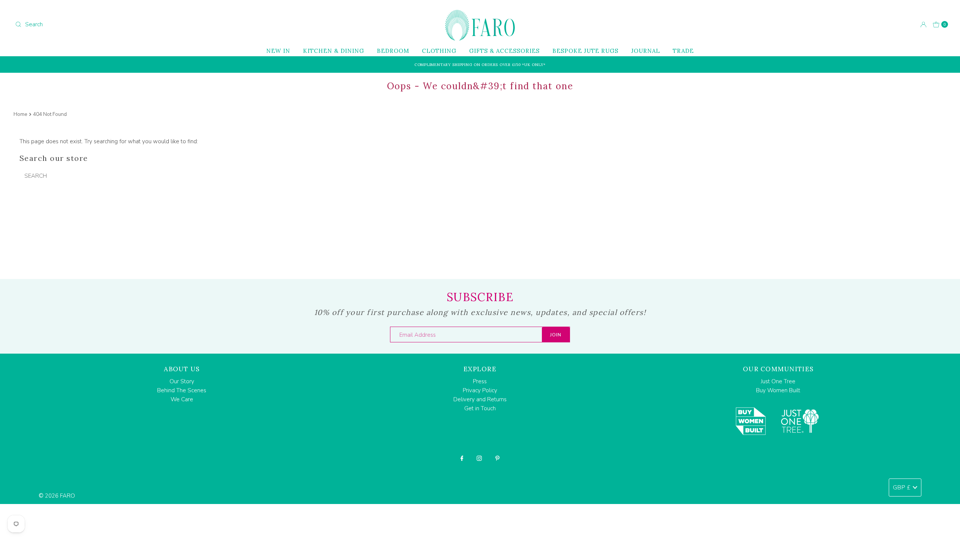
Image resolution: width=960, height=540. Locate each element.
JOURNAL (645, 50)
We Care (182, 399)
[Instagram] (479, 458)
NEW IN (278, 50)
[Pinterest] (497, 458)
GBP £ (902, 487)
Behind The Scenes (181, 390)
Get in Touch (480, 408)
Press (480, 381)
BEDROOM (393, 50)
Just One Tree (778, 381)
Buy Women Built (778, 390)
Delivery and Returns (480, 399)
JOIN (555, 335)
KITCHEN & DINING (333, 50)
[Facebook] (462, 458)
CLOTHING (439, 50)
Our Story (182, 381)
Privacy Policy (480, 390)
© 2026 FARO (57, 496)
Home (20, 114)
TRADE (683, 50)
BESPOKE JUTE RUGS (585, 50)
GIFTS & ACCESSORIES (504, 50)
